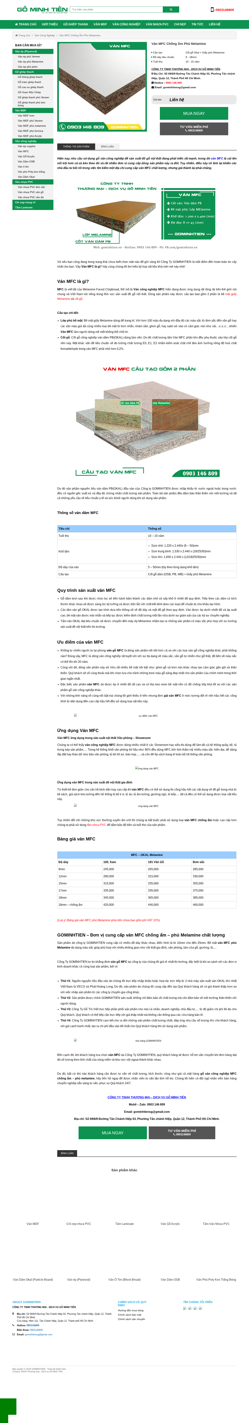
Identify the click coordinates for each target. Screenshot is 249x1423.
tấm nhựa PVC (96, 824)
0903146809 (36, 1330)
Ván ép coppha (26, 146)
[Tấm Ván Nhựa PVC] (216, 1204)
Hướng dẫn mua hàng (130, 1310)
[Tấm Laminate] (124, 1204)
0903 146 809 (174, 82)
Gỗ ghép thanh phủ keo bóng (31, 104)
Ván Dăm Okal (26, 176)
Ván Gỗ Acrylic (26, 156)
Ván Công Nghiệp (44, 35)
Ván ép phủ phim (28, 66)
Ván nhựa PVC (157, 24)
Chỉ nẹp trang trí (25, 202)
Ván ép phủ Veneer (29, 56)
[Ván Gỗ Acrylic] (170, 1204)
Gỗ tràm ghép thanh (29, 82)
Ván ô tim (23, 166)
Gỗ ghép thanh (75, 24)
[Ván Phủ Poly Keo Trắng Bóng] (216, 1260)
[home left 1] (32, 252)
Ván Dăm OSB (26, 161)
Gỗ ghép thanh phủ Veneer (33, 97)
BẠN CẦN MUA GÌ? (28, 45)
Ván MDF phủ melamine (32, 125)
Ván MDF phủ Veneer (30, 120)
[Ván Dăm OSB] (170, 1260)
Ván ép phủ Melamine (30, 61)
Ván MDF (100, 24)
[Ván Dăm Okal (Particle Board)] (32, 1260)
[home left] (32, 336)
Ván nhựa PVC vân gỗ (31, 192)
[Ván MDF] (32, 1204)
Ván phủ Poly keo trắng (31, 171)
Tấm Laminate (24, 207)
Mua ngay (194, 113)
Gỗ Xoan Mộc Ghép (29, 92)
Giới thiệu (50, 24)
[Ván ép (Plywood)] (78, 1260)
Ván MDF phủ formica (30, 130)
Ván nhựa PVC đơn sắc (31, 187)
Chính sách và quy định (132, 1304)
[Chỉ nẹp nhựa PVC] (78, 1204)
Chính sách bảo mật (129, 1314)
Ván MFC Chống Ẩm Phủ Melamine (79, 35)
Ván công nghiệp (126, 24)
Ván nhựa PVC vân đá (31, 197)
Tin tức (197, 24)
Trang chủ (27, 24)
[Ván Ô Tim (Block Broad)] (124, 1260)
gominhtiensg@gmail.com (38, 1334)
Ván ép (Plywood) (26, 51)
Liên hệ (215, 24)
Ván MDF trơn (26, 115)
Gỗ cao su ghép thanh (31, 87)
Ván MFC (23, 151)
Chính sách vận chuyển (131, 1319)
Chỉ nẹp (180, 24)
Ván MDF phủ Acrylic (30, 136)
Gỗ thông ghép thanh (30, 76)
